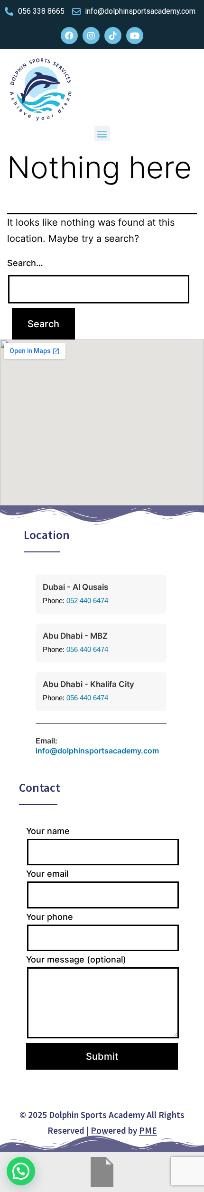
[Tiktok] (112, 35)
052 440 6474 (87, 600)
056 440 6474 (87, 649)
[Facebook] (69, 35)
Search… (25, 263)
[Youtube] (134, 35)
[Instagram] (91, 35)
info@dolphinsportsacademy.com (97, 750)
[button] (102, 133)
